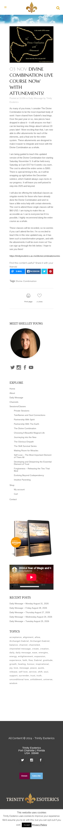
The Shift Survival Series (25, 446)
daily (12, 652)
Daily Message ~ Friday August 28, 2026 (28, 608)
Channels (14, 402)
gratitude (48, 660)
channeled (34, 645)
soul (46, 672)
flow (31, 660)
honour (30, 664)
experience (15, 660)
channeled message (20, 648)
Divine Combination (26, 281)
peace (33, 668)
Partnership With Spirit (24, 419)
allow (37, 637)
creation (44, 648)
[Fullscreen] (52, 587)
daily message (23, 652)
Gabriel (38, 660)
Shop (12, 485)
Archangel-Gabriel (19, 641)
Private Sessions (21, 410)
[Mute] (48, 586)
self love (23, 672)
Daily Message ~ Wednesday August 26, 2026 (31, 617)
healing (22, 664)
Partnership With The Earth (26, 424)
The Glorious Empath (24, 441)
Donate (24, 776)
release (13, 672)
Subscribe (36, 776)
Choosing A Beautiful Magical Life (29, 433)
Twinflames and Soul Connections (29, 415)
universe (47, 679)
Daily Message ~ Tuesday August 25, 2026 (29, 621)
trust (32, 675)
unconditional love (19, 679)
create (35, 648)
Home (12, 388)
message (24, 668)
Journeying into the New (25, 437)
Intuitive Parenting (22, 480)
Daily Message (35, 98)
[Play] (12, 587)
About (12, 393)
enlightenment (25, 656)
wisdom (13, 683)
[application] (31, 577)
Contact (13, 499)
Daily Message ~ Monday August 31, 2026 (29, 603)
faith (25, 660)
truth (39, 675)
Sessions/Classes (18, 406)
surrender (24, 675)
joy (11, 668)
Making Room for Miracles (26, 450)
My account (19, 489)
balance (14, 645)
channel (23, 645)
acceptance (16, 637)
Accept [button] (27, 825)
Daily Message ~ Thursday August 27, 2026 (30, 612)
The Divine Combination (25, 428)
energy (13, 656)
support (14, 675)
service (33, 672)
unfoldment (36, 679)
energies (43, 652)
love (16, 668)
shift (40, 672)
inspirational (42, 664)
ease (34, 652)
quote (41, 668)
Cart (16, 494)
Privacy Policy (39, 825)
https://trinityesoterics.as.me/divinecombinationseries (35, 256)
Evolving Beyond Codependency (29, 475)
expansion (39, 656)
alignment (28, 637)
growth (13, 664)
